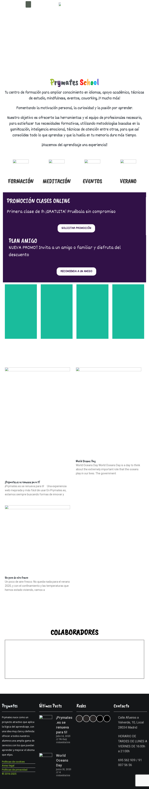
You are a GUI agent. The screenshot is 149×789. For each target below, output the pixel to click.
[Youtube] (99, 718)
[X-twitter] (79, 718)
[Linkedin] (106, 718)
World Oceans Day (86, 461)
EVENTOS (92, 181)
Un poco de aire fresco (16, 578)
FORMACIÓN (21, 181)
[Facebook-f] (86, 718)
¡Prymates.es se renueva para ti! (22, 482)
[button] (28, 4)
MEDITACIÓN (57, 181)
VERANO (128, 181)
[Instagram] (93, 718)
